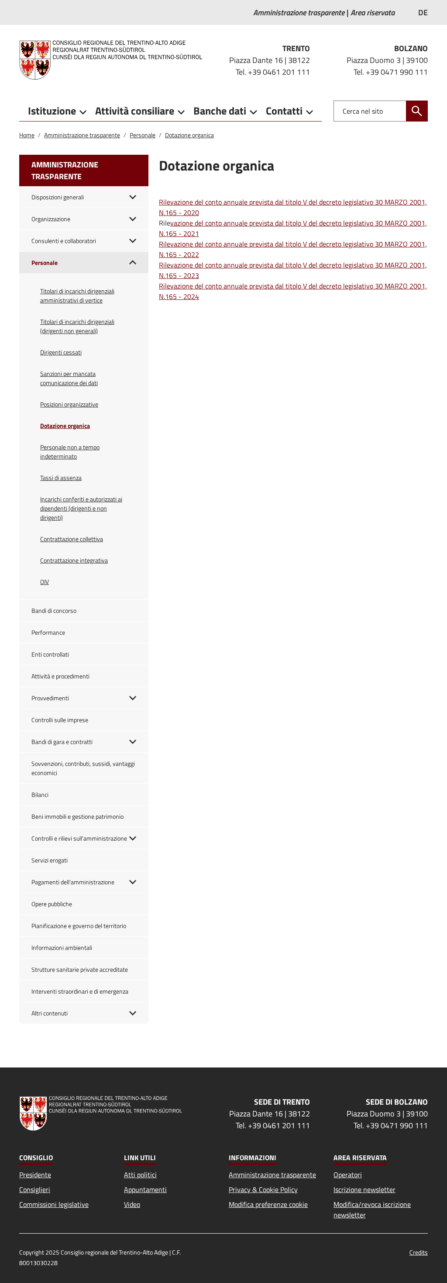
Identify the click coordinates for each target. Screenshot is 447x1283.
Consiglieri (34, 1189)
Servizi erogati (49, 860)
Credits (418, 1252)
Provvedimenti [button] (50, 697)
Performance (48, 632)
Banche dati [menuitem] (219, 110)
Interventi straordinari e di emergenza (79, 991)
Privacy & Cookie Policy (263, 1189)
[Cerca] (417, 111)
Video (132, 1204)
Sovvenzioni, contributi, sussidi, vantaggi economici (83, 768)
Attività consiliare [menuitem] (134, 110)
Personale (142, 134)
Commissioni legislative (54, 1204)
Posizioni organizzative (69, 404)
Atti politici (140, 1174)
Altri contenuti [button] (49, 1013)
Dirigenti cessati (61, 352)
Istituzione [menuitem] (52, 110)
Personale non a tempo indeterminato (70, 451)
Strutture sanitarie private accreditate (79, 969)
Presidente (35, 1174)
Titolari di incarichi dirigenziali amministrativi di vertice (77, 295)
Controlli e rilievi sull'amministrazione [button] (79, 838)
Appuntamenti (145, 1189)
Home (26, 134)
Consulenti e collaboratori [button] (63, 240)
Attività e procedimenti (60, 676)
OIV (44, 581)
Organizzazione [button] (50, 218)
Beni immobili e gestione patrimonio (77, 816)
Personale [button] (44, 262)
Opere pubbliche (51, 903)
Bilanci (39, 794)
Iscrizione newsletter (364, 1189)
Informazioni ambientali (61, 947)
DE (423, 12)
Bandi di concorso (53, 610)
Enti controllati (50, 654)
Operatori (348, 1174)
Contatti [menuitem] (284, 110)
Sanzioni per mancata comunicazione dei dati (69, 378)
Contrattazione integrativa (74, 560)
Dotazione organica (189, 134)
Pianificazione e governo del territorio (78, 925)
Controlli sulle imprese (59, 719)
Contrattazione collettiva (71, 538)
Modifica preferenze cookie (268, 1204)
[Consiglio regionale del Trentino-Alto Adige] (114, 60)
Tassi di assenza (61, 477)
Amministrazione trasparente (82, 134)
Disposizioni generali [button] (57, 197)
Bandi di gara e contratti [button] (62, 741)
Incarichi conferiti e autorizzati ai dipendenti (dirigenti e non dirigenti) (81, 508)
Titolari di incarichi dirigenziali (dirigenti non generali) (77, 326)
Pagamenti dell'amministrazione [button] (72, 882)
